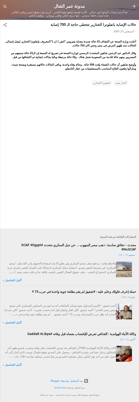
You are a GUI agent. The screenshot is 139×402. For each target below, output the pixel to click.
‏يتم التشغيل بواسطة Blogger (67, 380)
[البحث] (5, 7)
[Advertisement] (69, 197)
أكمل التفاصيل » (12, 280)
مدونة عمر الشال (69, 6)
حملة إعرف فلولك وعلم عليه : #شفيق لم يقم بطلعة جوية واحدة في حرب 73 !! (84, 291)
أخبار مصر (121, 83)
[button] (5, 25)
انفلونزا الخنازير (101, 83)
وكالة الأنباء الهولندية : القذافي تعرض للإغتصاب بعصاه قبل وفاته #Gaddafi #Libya (81, 334)
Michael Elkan (60, 388)
